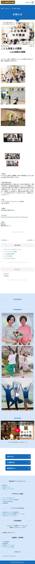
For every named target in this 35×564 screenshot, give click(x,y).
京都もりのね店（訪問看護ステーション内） (14, 514)
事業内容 (5, 485)
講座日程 (28, 2)
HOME (2, 8)
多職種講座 (5, 503)
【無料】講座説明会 (8, 501)
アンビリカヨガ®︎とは (9, 258)
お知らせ (7, 8)
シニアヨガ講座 (8, 256)
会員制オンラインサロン (9, 545)
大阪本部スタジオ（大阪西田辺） (11, 512)
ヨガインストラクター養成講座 (10, 499)
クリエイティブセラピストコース (12, 249)
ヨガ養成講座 (6, 541)
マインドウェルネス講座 (10, 251)
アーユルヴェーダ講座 (8, 547)
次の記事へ (30, 240)
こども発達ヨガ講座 (9, 253)
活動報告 (6, 276)
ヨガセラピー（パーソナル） (10, 515)
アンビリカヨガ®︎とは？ (9, 498)
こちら (9, 225)
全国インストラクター (8, 488)
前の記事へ (4, 240)
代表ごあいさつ (6, 487)
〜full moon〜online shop (9, 556)
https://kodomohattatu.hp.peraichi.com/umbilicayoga (14, 217)
